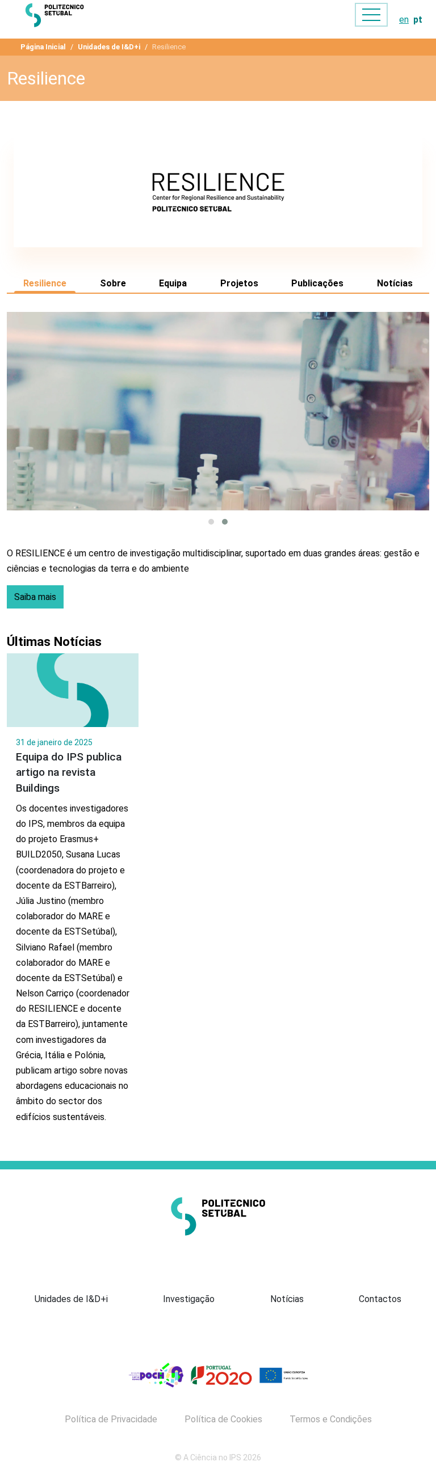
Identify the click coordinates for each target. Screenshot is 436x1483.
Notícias (395, 283)
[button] (211, 521)
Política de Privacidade (111, 1419)
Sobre (113, 283)
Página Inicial (43, 47)
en (404, 19)
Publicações (317, 283)
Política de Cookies (223, 1419)
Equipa (173, 283)
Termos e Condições (331, 1419)
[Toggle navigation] (371, 15)
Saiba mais (35, 596)
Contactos (380, 1299)
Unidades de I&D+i (109, 47)
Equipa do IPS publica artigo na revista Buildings (68, 772)
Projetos (239, 283)
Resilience (44, 283)
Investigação (189, 1299)
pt (417, 19)
